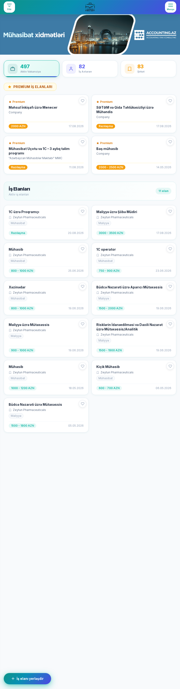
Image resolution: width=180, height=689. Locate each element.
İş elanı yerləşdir (30, 679)
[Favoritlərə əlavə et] (82, 100)
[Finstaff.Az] (90, 7)
